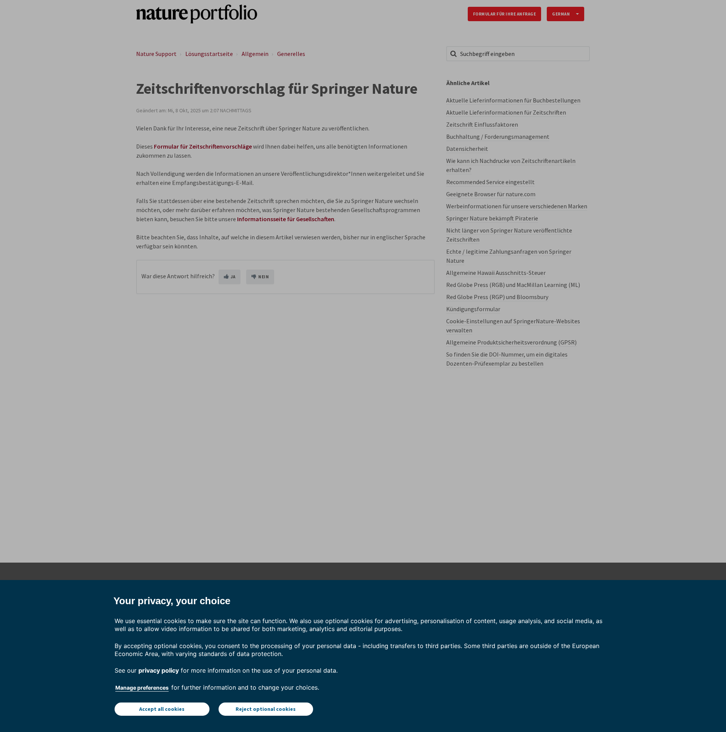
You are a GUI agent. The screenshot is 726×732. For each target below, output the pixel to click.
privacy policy (158, 670)
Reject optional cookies (266, 709)
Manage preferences (142, 687)
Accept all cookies (162, 709)
